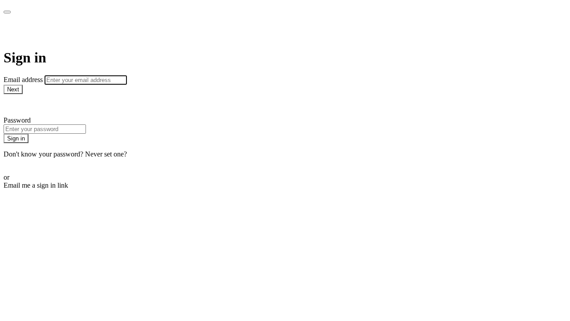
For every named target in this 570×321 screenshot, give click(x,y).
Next (13, 89)
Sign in (16, 138)
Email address (24, 79)
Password (17, 120)
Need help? (20, 105)
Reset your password (33, 162)
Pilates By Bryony (58, 31)
